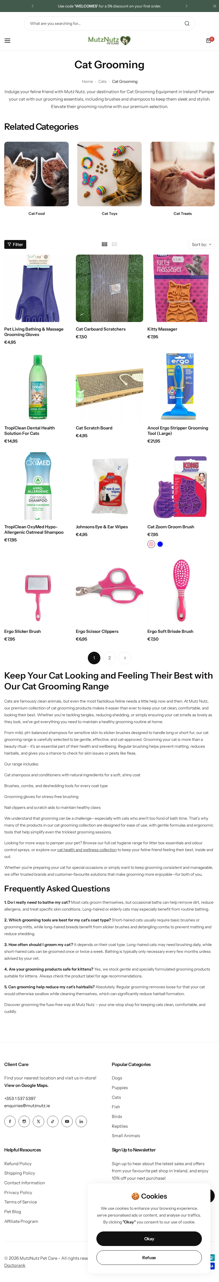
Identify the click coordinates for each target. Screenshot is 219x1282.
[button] (32, 6)
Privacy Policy (18, 1192)
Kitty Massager (162, 329)
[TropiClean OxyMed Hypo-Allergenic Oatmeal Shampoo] (38, 486)
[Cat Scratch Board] (109, 387)
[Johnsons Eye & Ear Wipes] (109, 486)
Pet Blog (12, 1211)
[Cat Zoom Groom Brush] (181, 486)
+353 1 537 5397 (20, 1098)
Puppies (120, 1087)
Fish (116, 1106)
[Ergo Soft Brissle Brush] (181, 590)
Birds (117, 1116)
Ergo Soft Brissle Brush (170, 631)
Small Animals (126, 1135)
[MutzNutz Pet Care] (109, 40)
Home (87, 81)
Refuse (149, 1257)
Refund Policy (18, 1163)
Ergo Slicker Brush (22, 631)
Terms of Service (20, 1202)
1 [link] (94, 658)
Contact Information (24, 1182)
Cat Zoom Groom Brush (170, 526)
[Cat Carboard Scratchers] (109, 288)
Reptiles (120, 1126)
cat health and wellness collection (87, 849)
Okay (149, 1238)
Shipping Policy (19, 1173)
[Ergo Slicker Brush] (38, 590)
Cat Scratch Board (94, 428)
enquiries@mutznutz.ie (27, 1105)
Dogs (117, 1078)
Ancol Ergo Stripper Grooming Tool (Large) (177, 430)
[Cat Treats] (182, 174)
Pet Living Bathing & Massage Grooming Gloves (34, 331)
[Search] (187, 23)
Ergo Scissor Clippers (97, 631)
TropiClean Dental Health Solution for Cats (29, 430)
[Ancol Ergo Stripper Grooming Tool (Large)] (181, 387)
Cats (102, 81)
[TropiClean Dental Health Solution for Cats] (38, 387)
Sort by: (199, 244)
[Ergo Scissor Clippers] (109, 590)
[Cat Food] (36, 174)
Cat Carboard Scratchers (100, 329)
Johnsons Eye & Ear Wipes (102, 526)
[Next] (125, 658)
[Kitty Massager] (181, 288)
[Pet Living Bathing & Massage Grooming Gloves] (38, 288)
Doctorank (14, 1265)
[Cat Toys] (109, 174)
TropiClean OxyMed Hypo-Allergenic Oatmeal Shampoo (34, 529)
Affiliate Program (21, 1221)
